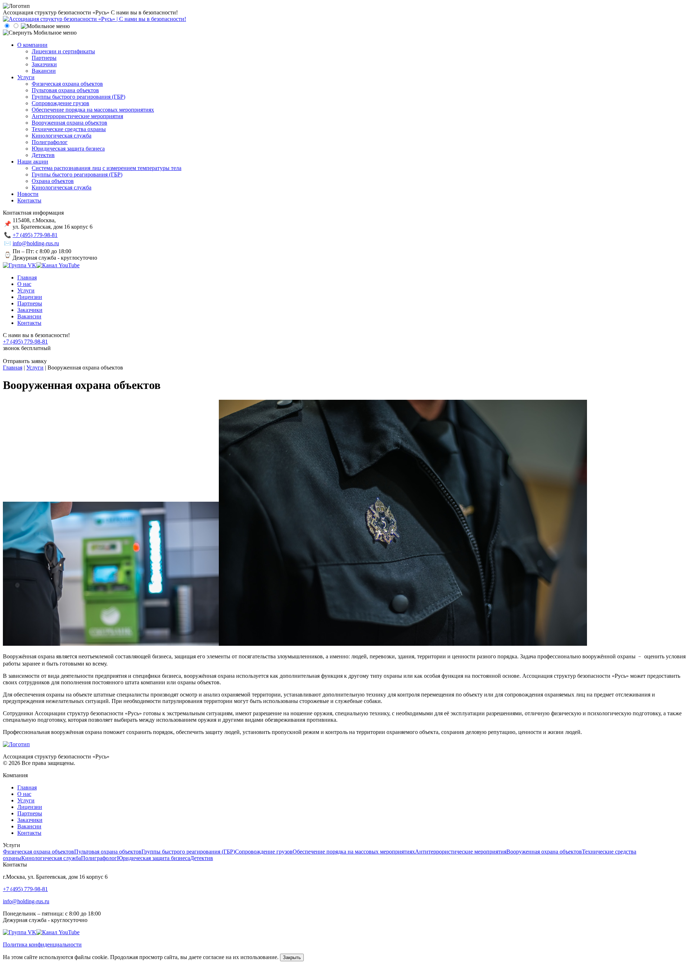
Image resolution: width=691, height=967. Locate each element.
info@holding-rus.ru (36, 243)
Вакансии (29, 826)
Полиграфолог (99, 858)
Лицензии (29, 807)
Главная (27, 787)
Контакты (29, 833)
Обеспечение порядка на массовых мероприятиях (354, 852)
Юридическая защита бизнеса (153, 858)
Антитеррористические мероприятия (460, 852)
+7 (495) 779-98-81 (35, 235)
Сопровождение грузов (264, 852)
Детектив (201, 858)
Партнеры (29, 813)
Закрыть (292, 957)
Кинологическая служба (51, 858)
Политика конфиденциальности (42, 944)
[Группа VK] (19, 265)
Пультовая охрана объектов (107, 852)
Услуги (26, 800)
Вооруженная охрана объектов (544, 852)
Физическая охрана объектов (38, 852)
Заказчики (29, 820)
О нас (24, 794)
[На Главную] (94, 19)
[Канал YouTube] (58, 265)
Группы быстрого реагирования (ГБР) (188, 852)
